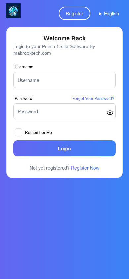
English (111, 13)
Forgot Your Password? (93, 98)
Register (74, 13)
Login (64, 148)
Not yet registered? (64, 167)
